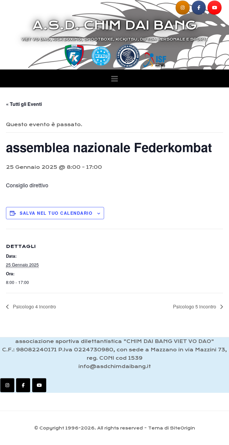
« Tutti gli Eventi (24, 104)
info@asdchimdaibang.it (114, 366)
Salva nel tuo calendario (56, 213)
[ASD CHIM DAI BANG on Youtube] (215, 8)
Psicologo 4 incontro (34, 306)
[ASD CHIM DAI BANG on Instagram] (183, 8)
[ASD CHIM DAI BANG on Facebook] (199, 8)
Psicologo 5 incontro (195, 306)
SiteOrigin (182, 428)
